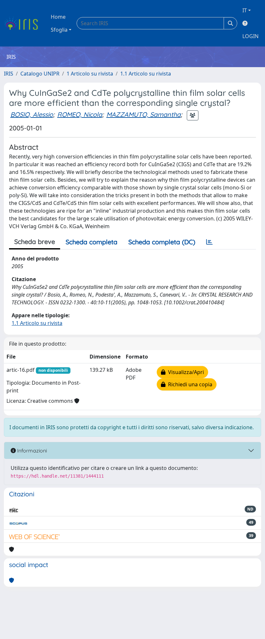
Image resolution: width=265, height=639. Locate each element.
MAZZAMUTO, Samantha (143, 114)
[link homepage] (23, 23)
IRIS (8, 73)
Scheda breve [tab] (34, 242)
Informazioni (31, 450)
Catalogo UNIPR (39, 73)
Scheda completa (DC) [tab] (161, 242)
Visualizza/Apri (184, 372)
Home (58, 16)
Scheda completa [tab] (91, 242)
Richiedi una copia (188, 384)
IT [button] (244, 10)
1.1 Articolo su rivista (145, 73)
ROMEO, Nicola (79, 114)
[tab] (209, 242)
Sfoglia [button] (59, 29)
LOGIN (250, 36)
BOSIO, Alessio (31, 114)
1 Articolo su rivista (90, 73)
